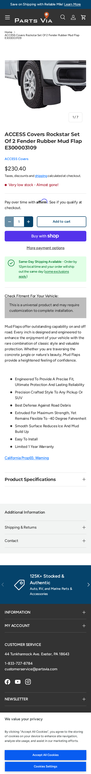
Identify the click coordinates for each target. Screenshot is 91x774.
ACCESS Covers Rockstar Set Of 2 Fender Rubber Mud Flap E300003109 (42, 36)
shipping (41, 176)
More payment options (45, 248)
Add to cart (61, 221)
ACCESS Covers (16, 159)
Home (8, 32)
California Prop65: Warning (27, 458)
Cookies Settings (45, 766)
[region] (45, 743)
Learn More (72, 4)
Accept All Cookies (45, 755)
